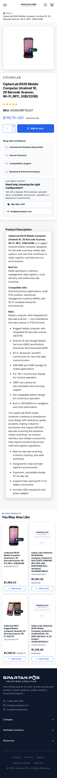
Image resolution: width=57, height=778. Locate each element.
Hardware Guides (21, 763)
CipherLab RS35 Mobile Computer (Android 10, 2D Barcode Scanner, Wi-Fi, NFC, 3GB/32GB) (27, 17)
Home (8, 13)
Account (28, 757)
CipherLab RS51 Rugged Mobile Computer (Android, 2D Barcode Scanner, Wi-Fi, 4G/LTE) (14, 631)
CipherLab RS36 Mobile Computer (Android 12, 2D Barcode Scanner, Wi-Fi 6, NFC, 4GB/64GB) (14, 557)
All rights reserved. (40, 768)
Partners (16, 757)
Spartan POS (22, 768)
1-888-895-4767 (15, 701)
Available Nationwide (17, 709)
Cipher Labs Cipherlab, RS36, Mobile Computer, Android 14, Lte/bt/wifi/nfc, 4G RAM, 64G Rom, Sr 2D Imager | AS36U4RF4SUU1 (42, 634)
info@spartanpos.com (18, 705)
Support (40, 757)
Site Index (39, 763)
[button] (5, 5)
